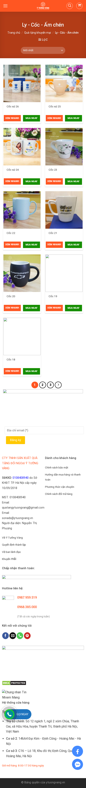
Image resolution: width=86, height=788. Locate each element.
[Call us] (20, 635)
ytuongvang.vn (55, 782)
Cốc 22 (11, 233)
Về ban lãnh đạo (11, 551)
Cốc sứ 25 (55, 106)
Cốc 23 (53, 169)
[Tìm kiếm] (69, 6)
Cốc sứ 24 (13, 169)
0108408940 (21, 478)
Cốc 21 (53, 233)
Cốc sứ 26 (13, 106)
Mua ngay (32, 118)
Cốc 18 (11, 359)
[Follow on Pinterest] (27, 635)
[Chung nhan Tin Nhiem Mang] (17, 695)
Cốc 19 (53, 296)
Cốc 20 (11, 296)
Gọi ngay (22, 714)
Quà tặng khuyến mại (37, 32)
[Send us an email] (12, 635)
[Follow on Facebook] (5, 635)
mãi (9, 559)
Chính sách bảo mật (56, 467)
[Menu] (5, 6)
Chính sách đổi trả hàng (58, 493)
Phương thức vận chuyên (59, 486)
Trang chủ (13, 32)
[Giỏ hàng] (79, 6)
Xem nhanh (12, 118)
